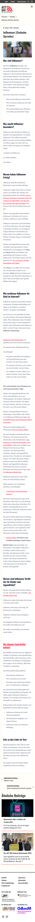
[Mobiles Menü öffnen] (32, 6)
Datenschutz (22, 880)
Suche (6, 2)
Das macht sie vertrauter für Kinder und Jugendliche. (16, 442)
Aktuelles (12, 17)
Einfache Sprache (22, 2)
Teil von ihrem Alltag (20, 430)
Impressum (21, 877)
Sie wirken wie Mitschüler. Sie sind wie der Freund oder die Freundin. (17, 200)
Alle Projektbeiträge (8, 883)
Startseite (4, 17)
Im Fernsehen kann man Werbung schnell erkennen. (17, 419)
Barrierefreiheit (23, 883)
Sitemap (4, 880)
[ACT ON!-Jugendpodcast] (28, 1)
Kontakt (13, 2)
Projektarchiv (6, 886)
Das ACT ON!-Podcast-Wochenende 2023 (17, 853)
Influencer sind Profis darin (13, 340)
